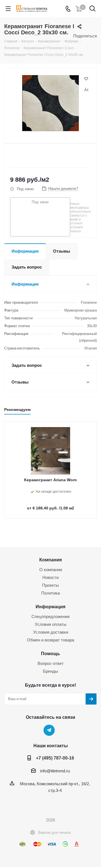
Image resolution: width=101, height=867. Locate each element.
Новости (50, 577)
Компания (50, 559)
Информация (50, 606)
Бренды (50, 671)
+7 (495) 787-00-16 (55, 757)
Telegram (49, 730)
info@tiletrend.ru (55, 770)
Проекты (50, 585)
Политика (50, 593)
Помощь (50, 653)
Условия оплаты (50, 624)
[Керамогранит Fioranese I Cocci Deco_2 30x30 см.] (50, 103)
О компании (50, 569)
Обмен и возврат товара (50, 640)
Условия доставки (50, 632)
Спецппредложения (50, 616)
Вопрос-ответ (51, 663)
